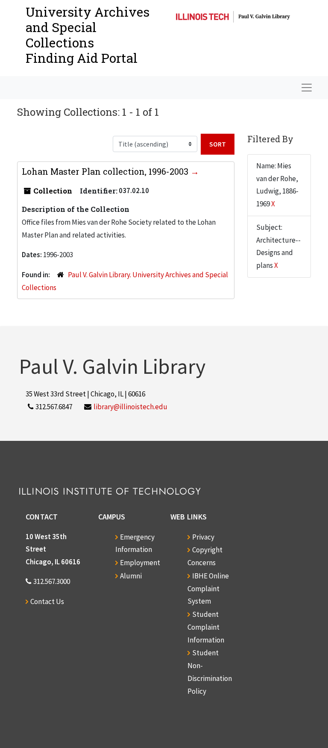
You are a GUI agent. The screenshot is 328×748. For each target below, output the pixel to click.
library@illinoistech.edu (130, 406)
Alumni (131, 576)
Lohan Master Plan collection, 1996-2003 (106, 171)
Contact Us (47, 601)
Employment (140, 562)
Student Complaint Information (205, 627)
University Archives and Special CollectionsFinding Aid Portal (87, 34)
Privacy (203, 537)
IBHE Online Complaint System (208, 588)
